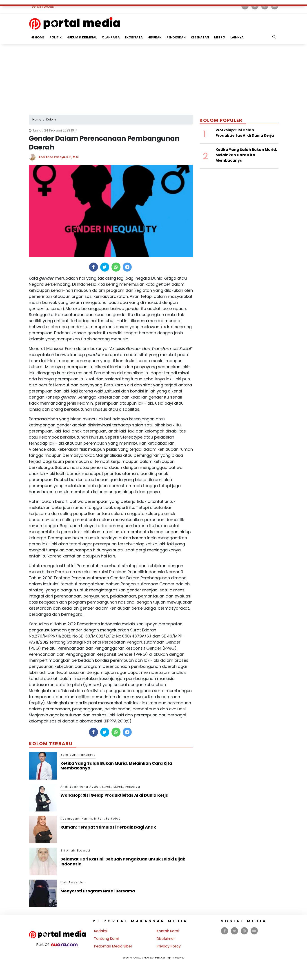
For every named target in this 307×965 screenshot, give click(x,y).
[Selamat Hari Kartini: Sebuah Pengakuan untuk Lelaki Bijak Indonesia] (43, 861)
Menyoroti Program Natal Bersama (97, 891)
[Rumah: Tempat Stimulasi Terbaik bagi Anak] (43, 829)
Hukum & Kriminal (82, 37)
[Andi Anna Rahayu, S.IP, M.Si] (33, 157)
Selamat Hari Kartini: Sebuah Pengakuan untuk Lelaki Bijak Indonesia (122, 861)
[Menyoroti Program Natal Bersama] (43, 893)
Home (39, 37)
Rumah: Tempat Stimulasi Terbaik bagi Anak (108, 827)
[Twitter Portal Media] (234, 931)
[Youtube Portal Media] (254, 931)
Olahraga (111, 37)
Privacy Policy (168, 946)
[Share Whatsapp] (116, 267)
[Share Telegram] (127, 267)
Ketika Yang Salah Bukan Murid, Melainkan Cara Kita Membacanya (116, 765)
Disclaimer (165, 938)
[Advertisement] (153, 77)
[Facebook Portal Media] (225, 931)
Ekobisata (134, 37)
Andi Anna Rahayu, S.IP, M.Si (58, 157)
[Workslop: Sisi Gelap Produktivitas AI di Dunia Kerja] (43, 797)
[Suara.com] (64, 944)
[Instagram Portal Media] (244, 931)
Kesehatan (200, 37)
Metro (219, 37)
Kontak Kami (167, 931)
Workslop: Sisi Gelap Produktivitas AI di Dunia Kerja (114, 795)
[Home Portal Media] (74, 22)
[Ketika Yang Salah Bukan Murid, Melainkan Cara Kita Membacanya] (43, 765)
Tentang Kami (106, 938)
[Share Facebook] (93, 267)
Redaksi (100, 931)
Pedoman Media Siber (113, 946)
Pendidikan (176, 37)
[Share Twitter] (104, 267)
